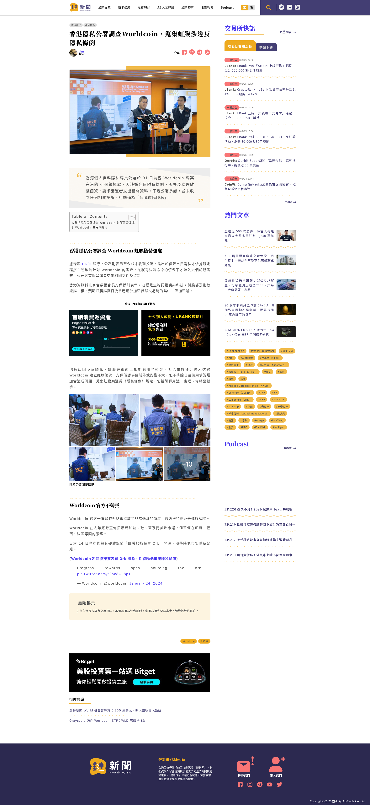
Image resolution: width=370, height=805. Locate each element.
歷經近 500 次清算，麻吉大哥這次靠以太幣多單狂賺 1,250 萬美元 (249, 236)
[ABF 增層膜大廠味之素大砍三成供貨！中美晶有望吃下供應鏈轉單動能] (286, 264)
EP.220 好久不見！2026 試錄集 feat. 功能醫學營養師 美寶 (260, 509)
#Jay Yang (277, 420)
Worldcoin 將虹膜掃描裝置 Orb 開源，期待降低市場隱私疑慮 (124, 559)
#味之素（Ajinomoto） (273, 365)
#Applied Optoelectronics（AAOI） (248, 385)
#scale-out (278, 399)
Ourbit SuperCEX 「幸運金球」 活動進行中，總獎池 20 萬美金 (260, 162)
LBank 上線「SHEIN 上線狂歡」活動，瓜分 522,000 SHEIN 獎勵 (260, 68)
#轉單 (230, 378)
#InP (274, 392)
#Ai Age (259, 420)
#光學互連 (282, 406)
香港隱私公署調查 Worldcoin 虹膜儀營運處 (105, 222)
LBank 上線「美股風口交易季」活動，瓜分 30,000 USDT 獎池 (260, 115)
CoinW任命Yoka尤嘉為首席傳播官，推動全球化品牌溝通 (260, 186)
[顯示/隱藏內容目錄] (130, 217)
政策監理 (76, 25)
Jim (81, 51)
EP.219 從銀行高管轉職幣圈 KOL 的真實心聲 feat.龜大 (260, 524)
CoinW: (230, 184)
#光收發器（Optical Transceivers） (248, 413)
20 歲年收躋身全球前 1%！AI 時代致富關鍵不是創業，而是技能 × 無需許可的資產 (249, 310)
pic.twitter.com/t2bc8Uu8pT (104, 574)
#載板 (281, 371)
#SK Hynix (279, 427)
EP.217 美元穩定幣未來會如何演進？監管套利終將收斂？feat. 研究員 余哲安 (260, 540)
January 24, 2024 (146, 583)
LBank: (230, 65)
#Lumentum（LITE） (239, 399)
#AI (243, 378)
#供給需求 (233, 365)
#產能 (267, 371)
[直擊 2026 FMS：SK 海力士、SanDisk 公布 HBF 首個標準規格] (286, 336)
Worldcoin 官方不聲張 (91, 227)
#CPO (261, 392)
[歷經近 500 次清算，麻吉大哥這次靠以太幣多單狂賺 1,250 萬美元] (286, 239)
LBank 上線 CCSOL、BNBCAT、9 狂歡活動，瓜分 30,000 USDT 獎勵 (260, 139)
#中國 (249, 406)
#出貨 (249, 365)
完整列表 (285, 32)
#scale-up (233, 406)
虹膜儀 (204, 641)
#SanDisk (260, 427)
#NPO (261, 399)
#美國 (230, 420)
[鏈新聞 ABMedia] (80, 10)
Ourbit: (231, 160)
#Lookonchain (235, 350)
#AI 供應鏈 (246, 358)
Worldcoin (189, 641)
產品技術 (90, 25)
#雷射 (244, 420)
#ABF (230, 357)
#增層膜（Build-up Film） (242, 371)
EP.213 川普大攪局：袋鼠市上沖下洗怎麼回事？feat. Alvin (260, 555)
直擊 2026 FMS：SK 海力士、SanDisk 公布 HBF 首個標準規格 (249, 332)
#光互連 (264, 406)
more (288, 201)
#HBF (244, 427)
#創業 (230, 427)
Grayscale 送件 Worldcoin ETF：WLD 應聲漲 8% (107, 720)
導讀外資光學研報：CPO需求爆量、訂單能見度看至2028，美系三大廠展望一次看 (249, 285)
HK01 (87, 264)
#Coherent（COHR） (239, 392)
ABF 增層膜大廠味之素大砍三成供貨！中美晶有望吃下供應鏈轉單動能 (249, 260)
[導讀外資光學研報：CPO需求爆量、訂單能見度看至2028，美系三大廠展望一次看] (286, 289)
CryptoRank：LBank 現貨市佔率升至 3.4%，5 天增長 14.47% (260, 91)
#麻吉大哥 (287, 351)
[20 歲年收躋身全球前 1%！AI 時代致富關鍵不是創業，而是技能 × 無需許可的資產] (286, 313)
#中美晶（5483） (270, 358)
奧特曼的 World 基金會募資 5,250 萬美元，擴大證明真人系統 (115, 710)
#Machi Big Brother (262, 350)
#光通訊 (280, 413)
